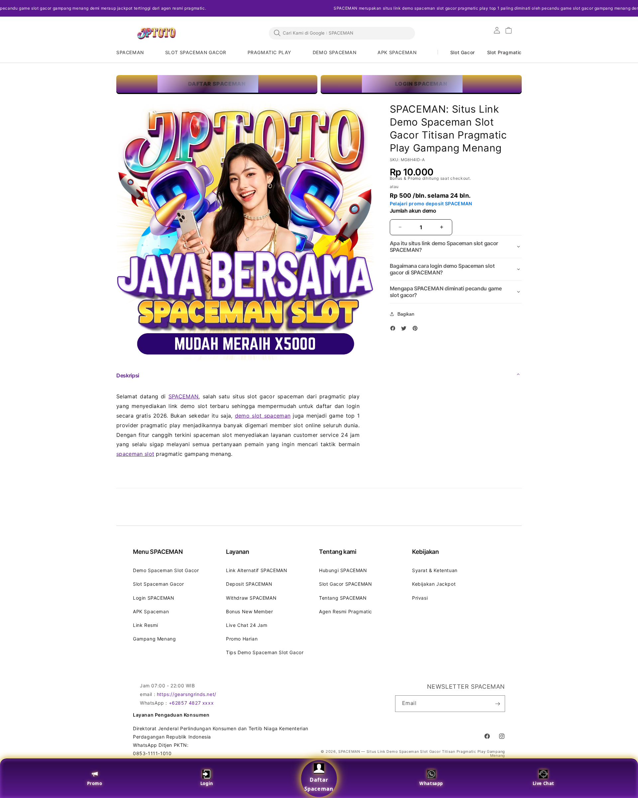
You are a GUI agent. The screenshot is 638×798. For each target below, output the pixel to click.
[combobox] (342, 33)
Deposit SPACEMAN (249, 584)
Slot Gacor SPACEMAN (345, 584)
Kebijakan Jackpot (434, 584)
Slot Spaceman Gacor (158, 584)
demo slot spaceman (262, 415)
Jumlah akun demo (413, 211)
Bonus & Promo (406, 178)
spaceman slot (135, 453)
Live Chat (543, 783)
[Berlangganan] (497, 703)
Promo (94, 783)
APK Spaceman (151, 611)
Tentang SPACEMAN (343, 598)
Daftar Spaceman (318, 784)
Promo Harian (242, 639)
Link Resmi (145, 625)
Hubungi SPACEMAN (343, 570)
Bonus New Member (249, 611)
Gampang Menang (154, 639)
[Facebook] (394, 329)
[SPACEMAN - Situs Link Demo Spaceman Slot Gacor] (156, 33)
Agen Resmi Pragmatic (345, 611)
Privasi (420, 598)
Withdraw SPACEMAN (251, 598)
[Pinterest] (416, 329)
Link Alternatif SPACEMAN (256, 570)
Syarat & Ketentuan (435, 570)
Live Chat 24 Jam (246, 625)
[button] (134, 52)
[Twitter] (405, 329)
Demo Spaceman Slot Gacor (166, 570)
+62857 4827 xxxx (191, 703)
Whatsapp (431, 783)
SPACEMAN (183, 396)
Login (206, 783)
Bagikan (405, 314)
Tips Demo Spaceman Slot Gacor (264, 652)
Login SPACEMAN (153, 598)
